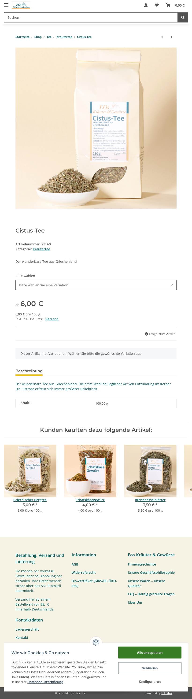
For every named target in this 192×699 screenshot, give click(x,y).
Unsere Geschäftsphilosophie (151, 572)
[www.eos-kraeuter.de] (21, 5)
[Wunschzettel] (156, 5)
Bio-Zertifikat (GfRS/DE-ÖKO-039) (94, 583)
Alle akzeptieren (150, 653)
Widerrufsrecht (84, 572)
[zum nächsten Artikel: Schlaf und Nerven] (172, 37)
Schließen (150, 668)
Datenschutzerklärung (45, 682)
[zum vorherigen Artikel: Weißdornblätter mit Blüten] (162, 37)
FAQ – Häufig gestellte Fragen (151, 594)
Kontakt (21, 637)
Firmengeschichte (142, 564)
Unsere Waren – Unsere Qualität (146, 583)
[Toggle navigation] (6, 3)
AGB (75, 564)
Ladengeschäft (27, 629)
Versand (52, 319)
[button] (145, 5)
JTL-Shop (167, 693)
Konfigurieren (150, 682)
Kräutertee (41, 249)
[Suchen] (182, 17)
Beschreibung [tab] (29, 371)
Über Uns (135, 602)
